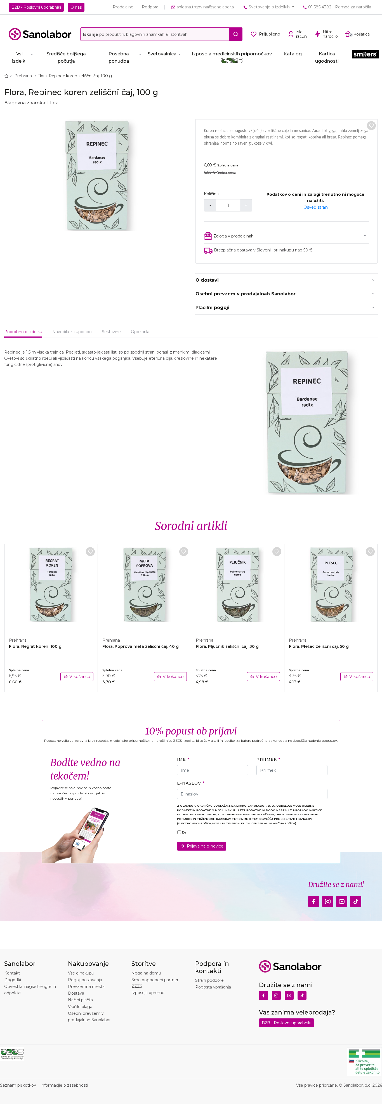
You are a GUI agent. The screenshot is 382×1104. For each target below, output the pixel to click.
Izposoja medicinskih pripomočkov (232, 54)
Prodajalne (123, 7)
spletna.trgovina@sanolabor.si (205, 7)
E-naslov (189, 783)
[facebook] (313, 900)
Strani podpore (209, 980)
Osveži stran (315, 207)
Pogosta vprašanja (213, 987)
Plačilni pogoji (212, 307)
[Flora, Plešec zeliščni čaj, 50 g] (331, 587)
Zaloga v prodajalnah (233, 236)
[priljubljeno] (371, 125)
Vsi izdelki (19, 57)
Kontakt (12, 973)
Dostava (76, 993)
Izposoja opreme (147, 992)
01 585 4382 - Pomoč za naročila (339, 7)
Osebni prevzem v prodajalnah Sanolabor (245, 293)
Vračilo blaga (80, 1006)
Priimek (266, 759)
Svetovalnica (162, 54)
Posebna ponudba (119, 57)
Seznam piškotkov (18, 1085)
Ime (181, 759)
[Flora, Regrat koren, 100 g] (51, 587)
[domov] (7, 75)
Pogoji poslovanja (85, 979)
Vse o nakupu (81, 973)
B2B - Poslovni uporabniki (36, 7)
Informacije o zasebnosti (64, 1085)
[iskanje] (236, 34)
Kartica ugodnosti (327, 57)
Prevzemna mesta (86, 986)
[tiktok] (355, 900)
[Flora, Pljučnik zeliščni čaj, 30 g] (238, 587)
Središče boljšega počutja (66, 57)
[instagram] (327, 900)
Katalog (293, 54)
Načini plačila (80, 999)
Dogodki (12, 979)
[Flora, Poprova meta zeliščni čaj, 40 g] (144, 587)
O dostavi (207, 280)
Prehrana (23, 75)
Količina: (212, 193)
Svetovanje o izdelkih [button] (269, 7)
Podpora (150, 7)
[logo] (40, 34)
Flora (52, 102)
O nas (76, 7)
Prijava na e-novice (205, 846)
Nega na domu (146, 973)
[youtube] (341, 900)
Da (184, 832)
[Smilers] (365, 56)
